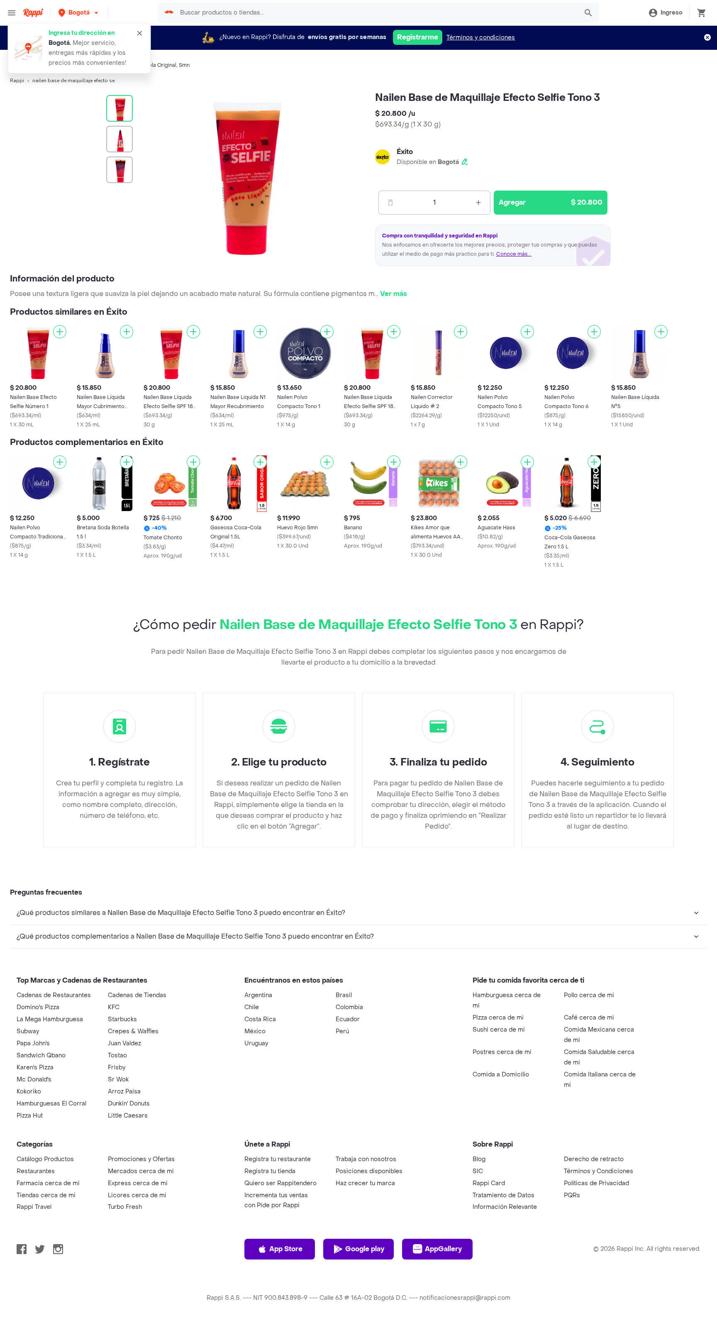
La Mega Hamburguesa (50, 1019)
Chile (251, 1007)
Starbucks (122, 1019)
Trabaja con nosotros (366, 1159)
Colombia (349, 1007)
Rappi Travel (34, 1207)
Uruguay (256, 1043)
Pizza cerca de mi (498, 1018)
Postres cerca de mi (502, 1052)
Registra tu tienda (269, 1171)
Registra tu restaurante (277, 1159)
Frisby (116, 1067)
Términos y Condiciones (598, 1171)
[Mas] (478, 202)
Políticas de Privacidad (596, 1183)
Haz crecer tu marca (365, 1183)
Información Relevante (505, 1207)
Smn (184, 65)
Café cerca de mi (589, 1018)
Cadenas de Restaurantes (54, 995)
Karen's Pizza (35, 1067)
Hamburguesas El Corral (51, 1104)
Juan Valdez (124, 1043)
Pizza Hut (30, 1116)
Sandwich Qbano (41, 1055)
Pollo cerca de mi (589, 995)
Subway (28, 1031)
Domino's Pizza (38, 1007)
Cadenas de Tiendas (137, 995)
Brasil (344, 995)
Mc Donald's (34, 1079)
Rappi (17, 80)
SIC (478, 1171)
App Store (285, 1249)
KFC (114, 1007)
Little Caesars (128, 1116)
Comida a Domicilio (501, 1075)
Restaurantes (36, 1171)
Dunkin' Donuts (129, 1104)
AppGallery (443, 1249)
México (255, 1031)
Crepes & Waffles (133, 1031)
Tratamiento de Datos (503, 1195)
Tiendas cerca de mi (46, 1195)
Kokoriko (29, 1092)
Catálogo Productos (45, 1159)
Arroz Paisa (124, 1092)
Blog (479, 1159)
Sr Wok (118, 1079)
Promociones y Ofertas (141, 1159)
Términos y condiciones (480, 38)
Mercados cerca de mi (141, 1171)
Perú (342, 1031)
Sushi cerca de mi (499, 1030)
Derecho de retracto (594, 1159)
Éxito (405, 151)
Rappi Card (489, 1183)
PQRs (572, 1195)
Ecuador (348, 1019)
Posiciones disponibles (369, 1171)
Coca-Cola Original (152, 65)
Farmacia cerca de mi (48, 1183)
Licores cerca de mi (137, 1195)
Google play (364, 1249)
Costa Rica (260, 1019)
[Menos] (390, 202)
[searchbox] (376, 13)
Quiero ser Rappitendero (280, 1183)
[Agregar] (59, 331)
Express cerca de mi (138, 1183)
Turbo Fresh (125, 1207)
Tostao (117, 1055)
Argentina (258, 995)
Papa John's (33, 1043)
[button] (79, 12)
